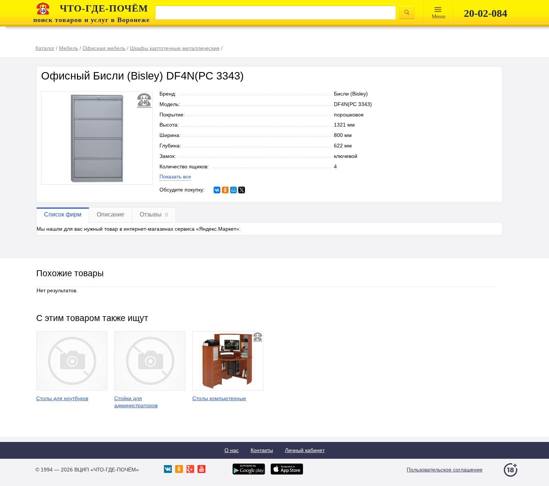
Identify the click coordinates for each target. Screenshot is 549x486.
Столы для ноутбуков (62, 398)
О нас (231, 450)
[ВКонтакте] (217, 190)
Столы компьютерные (219, 398)
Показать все (175, 177)
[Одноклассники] (225, 190)
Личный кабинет (305, 450)
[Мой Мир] (233, 190)
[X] (241, 190)
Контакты (262, 450)
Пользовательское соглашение (445, 470)
